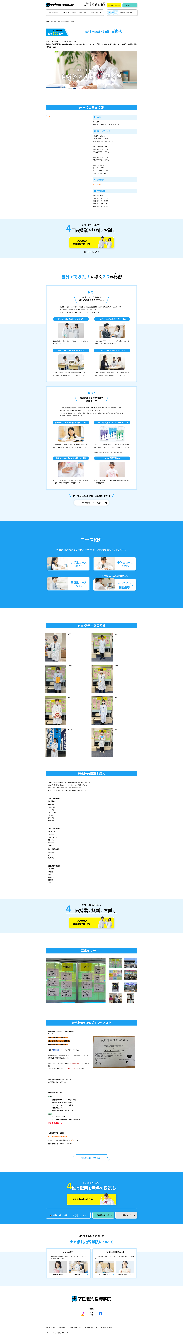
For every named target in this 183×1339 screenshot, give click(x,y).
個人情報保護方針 (75, 1327)
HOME (47, 21)
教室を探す (53, 21)
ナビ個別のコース (54, 12)
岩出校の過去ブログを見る (91, 1158)
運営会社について (92, 1327)
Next (104, 981)
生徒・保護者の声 (95, 12)
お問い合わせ (126, 1215)
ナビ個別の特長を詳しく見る (91, 503)
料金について (83, 12)
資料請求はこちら (91, 252)
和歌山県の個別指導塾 (63, 21)
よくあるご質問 (50, 1327)
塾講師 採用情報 (107, 1327)
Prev (47, 981)
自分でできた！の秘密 (69, 12)
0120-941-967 (97, 184)
